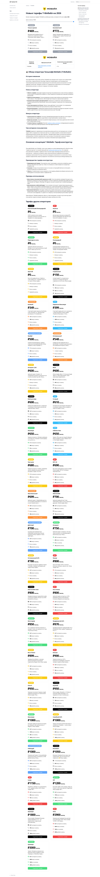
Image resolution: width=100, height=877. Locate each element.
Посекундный (57, 240)
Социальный (57, 271)
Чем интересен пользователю (82, 16)
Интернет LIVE (32, 367)
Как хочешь (56, 589)
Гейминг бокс (57, 430)
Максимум (31, 717)
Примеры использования (84, 24)
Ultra (54, 811)
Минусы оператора (82, 14)
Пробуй (30, 336)
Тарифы (27, 5)
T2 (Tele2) (31, 206)
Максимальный (32, 493)
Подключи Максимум (59, 304)
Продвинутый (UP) (58, 621)
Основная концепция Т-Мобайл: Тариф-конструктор (83, 19)
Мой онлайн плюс (33, 589)
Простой (30, 271)
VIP (54, 780)
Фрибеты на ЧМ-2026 (14, 20)
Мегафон (31, 237)
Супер (29, 780)
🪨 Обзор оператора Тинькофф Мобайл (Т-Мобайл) (83, 8)
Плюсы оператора (82, 12)
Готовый (55, 399)
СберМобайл (32, 301)
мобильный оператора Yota (55, 150)
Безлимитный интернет (14, 13)
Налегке (55, 208)
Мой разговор (32, 399)
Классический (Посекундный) (37, 208)
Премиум (31, 811)
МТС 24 (55, 462)
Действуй (31, 525)
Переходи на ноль (33, 240)
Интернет (56, 525)
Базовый (30, 304)
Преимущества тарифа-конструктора (83, 22)
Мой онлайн (56, 493)
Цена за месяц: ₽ (31, 19)
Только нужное (13, 7)
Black (54, 367)
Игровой (55, 685)
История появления (83, 10)
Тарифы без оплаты (14, 15)
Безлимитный (12, 5)
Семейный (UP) (57, 717)
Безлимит (56, 748)
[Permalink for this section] (72, 72)
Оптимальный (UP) (33, 558)
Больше (55, 652)
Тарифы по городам (14, 17)
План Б (30, 685)
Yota (55, 301)
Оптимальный (57, 336)
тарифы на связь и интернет (53, 123)
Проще (55, 558)
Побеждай (31, 748)
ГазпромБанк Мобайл (35, 333)
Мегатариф (31, 621)
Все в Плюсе (31, 652)
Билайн (56, 237)
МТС (55, 206)
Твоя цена (31, 462)
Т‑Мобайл (31, 25)
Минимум (31, 430)
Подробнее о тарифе (37, 51)
